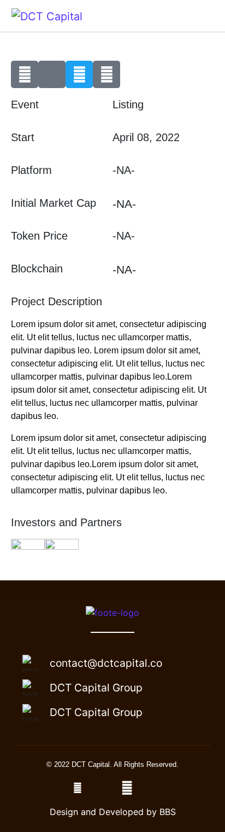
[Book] (106, 74)
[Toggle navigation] (202, 16)
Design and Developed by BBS (113, 811)
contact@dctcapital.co (106, 663)
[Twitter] (79, 74)
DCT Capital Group (96, 687)
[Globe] (24, 74)
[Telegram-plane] (52, 74)
